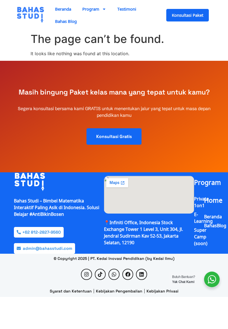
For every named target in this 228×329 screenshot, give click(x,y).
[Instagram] (86, 274)
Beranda (63, 9)
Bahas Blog (66, 21)
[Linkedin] (141, 274)
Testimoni (126, 9)
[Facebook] (127, 274)
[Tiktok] (100, 274)
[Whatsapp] (114, 274)
